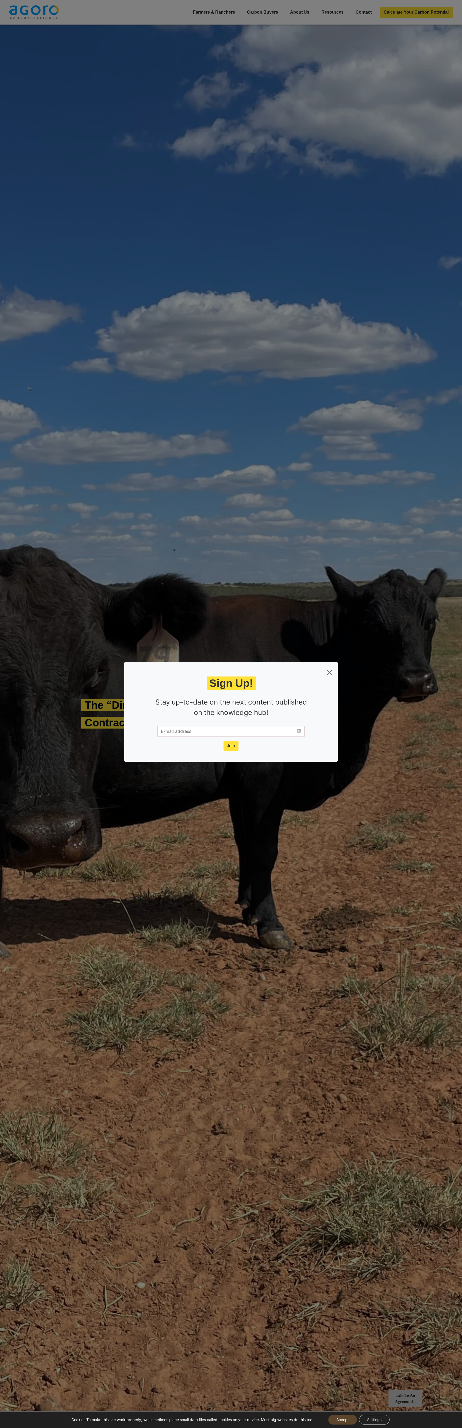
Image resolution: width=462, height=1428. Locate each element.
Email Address (187, 709)
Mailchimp (263, 735)
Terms (238, 731)
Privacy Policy (261, 731)
